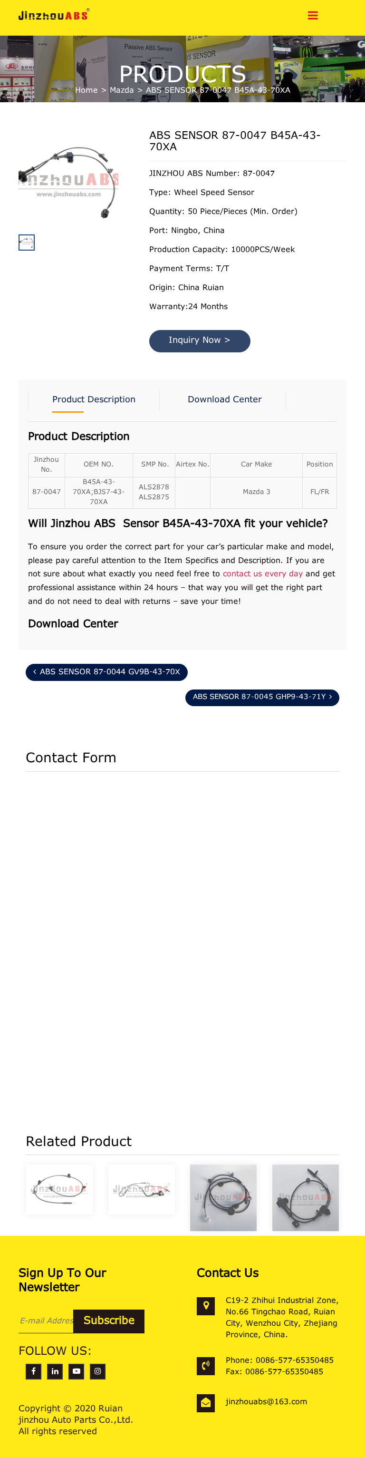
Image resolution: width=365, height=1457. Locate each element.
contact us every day (263, 574)
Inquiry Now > (200, 341)
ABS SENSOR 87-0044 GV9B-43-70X (110, 672)
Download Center (225, 400)
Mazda (122, 91)
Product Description (93, 400)
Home (86, 91)
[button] (116, 203)
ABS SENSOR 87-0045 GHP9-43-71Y (259, 697)
